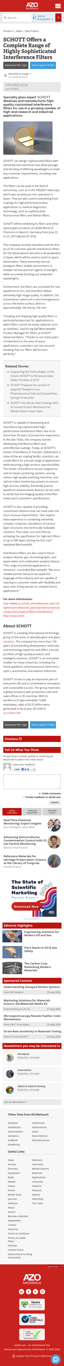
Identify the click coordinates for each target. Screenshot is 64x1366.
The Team (37, 1203)
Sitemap (12, 1245)
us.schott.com (12, 713)
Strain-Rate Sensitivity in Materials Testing (32, 1031)
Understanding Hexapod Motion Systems (32, 987)
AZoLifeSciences (41, 1140)
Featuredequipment (32, 811)
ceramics (8, 641)
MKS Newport (17, 992)
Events (11, 1190)
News (19, 31)
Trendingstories (52, 811)
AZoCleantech (15, 1131)
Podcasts (37, 1190)
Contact (12, 1224)
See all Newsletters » (15, 1102)
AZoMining (14, 1144)
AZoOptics (13, 1135)
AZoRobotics (14, 1127)
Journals (12, 1199)
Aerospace (23, 1053)
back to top (52, 1266)
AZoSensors (38, 1123)
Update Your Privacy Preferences (33, 1356)
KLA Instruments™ (19, 1036)
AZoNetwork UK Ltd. (20, 1009)
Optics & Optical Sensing (31, 1086)
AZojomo (37, 1186)
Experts (36, 1194)
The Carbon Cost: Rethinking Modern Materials (37, 967)
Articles (12, 1164)
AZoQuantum (39, 1127)
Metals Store (15, 1194)
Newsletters (14, 1220)
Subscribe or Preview (28, 1057)
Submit (55, 802)
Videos (11, 1186)
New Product (32, 31)
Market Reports (40, 1168)
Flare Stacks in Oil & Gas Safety (40, 949)
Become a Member (18, 1216)
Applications (39, 1177)
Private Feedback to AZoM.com (43, 797)
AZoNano (13, 1123)
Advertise (13, 1229)
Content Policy (15, 1249)
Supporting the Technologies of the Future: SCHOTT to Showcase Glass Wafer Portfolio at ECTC (32, 376)
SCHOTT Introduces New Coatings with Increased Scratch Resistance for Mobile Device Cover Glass (34, 407)
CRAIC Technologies (19, 1024)
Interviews (37, 1164)
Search (11, 1211)
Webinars (37, 1160)
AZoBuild (13, 1140)
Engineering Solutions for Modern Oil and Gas (41, 933)
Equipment (14, 1173)
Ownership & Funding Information (20, 1256)
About (11, 1207)
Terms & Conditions (19, 1233)
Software (13, 1203)
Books (11, 1177)
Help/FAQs (37, 1199)
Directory (13, 1168)
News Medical (39, 1135)
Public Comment (51, 793)
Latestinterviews (12, 811)
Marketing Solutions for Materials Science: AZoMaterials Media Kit (27, 1002)
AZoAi (35, 1131)
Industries (37, 1181)
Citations (12, 739)
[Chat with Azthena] (56, 1359)
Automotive (24, 1070)
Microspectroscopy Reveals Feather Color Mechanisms (32, 1017)
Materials (37, 1173)
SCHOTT (43, 97)
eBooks (12, 1181)
